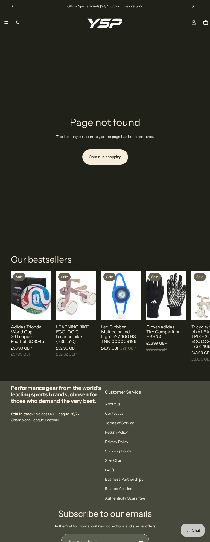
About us (113, 404)
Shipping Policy (118, 451)
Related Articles (118, 488)
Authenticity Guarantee (125, 498)
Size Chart (114, 460)
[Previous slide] (13, 6)
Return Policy (116, 432)
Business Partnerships (124, 479)
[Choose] (42, 312)
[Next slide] (193, 6)
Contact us (114, 413)
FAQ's (110, 470)
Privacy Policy (116, 441)
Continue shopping (105, 156)
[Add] (87, 312)
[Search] (18, 22)
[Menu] (6, 22)
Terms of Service (119, 422)
